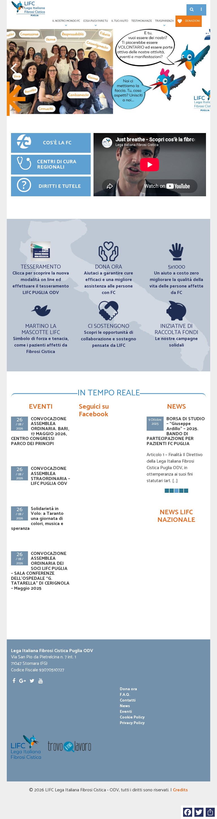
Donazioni (192, 21)
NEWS (176, 406)
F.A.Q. (125, 695)
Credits (180, 790)
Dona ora (128, 689)
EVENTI (41, 406)
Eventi (126, 712)
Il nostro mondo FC (65, 23)
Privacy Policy (132, 723)
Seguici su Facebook (94, 410)
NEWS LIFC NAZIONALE (176, 516)
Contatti (128, 700)
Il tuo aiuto (119, 21)
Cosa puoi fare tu (95, 23)
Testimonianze (141, 21)
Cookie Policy (132, 717)
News (125, 706)
